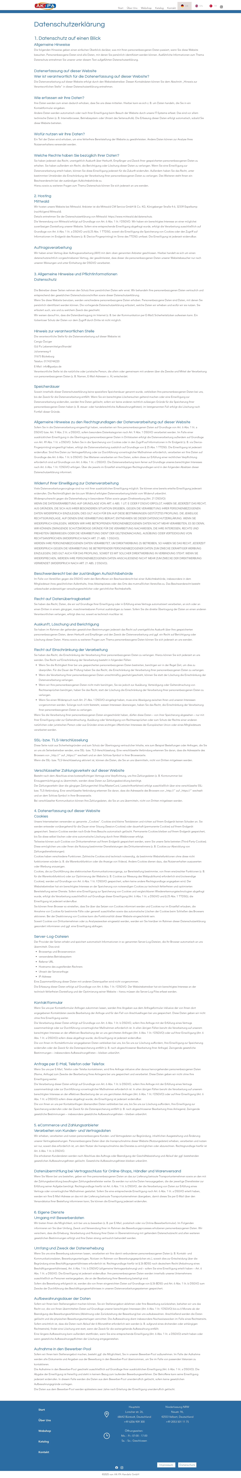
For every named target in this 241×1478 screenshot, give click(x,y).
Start (41, 1409)
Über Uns (44, 1420)
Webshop (44, 1431)
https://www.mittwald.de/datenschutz (130, 216)
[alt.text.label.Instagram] (221, 7)
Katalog (43, 1441)
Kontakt (43, 1452)
